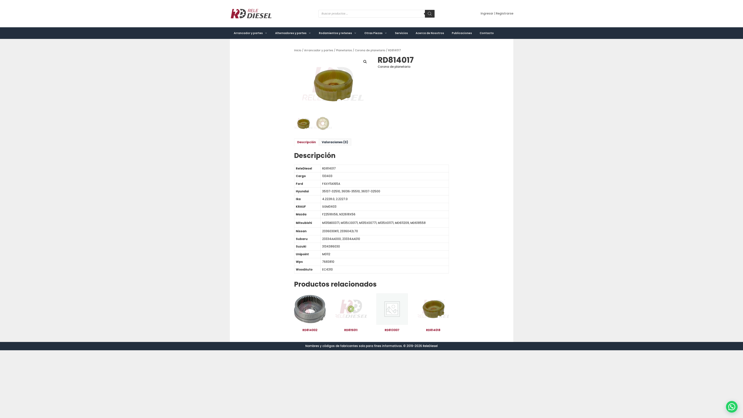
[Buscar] (430, 14)
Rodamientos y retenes (335, 33)
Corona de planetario (370, 50)
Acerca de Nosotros (430, 33)
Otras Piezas (373, 33)
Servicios (401, 33)
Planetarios (344, 50)
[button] (365, 61)
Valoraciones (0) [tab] (335, 142)
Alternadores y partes (290, 33)
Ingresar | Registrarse (497, 13)
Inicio (297, 50)
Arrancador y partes (248, 33)
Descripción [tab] (306, 142)
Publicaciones (462, 33)
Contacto (487, 33)
